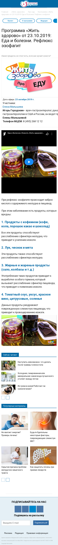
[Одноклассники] (18, 509)
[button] (54, 4)
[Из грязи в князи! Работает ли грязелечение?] (8, 389)
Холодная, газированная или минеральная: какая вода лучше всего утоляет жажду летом (36, 376)
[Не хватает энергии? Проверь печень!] (14, 421)
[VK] (25, 509)
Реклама (8, 533)
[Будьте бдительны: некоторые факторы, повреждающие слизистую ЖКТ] (43, 421)
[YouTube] (40, 509)
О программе (27, 21)
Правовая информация (37, 533)
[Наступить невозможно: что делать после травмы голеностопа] (8, 365)
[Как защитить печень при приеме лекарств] (43, 455)
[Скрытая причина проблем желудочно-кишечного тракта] (14, 455)
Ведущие (44, 21)
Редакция (19, 533)
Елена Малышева (13, 106)
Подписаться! (41, 523)
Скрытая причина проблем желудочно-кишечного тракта (13, 470)
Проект (10, 21)
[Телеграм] (32, 509)
